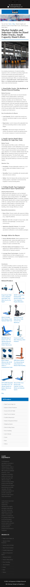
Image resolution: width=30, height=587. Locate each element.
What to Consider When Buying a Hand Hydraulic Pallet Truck (7, 319)
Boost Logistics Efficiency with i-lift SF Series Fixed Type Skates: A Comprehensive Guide (7, 364)
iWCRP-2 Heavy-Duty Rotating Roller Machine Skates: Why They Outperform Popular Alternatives (19, 298)
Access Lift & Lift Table (9, 410)
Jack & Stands (7, 434)
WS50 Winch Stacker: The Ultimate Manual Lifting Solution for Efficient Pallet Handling (19, 363)
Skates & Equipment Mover (10, 420)
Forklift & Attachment (9, 417)
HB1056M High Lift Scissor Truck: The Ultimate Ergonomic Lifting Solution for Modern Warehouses (7, 341)
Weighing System (8, 424)
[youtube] (13, 1)
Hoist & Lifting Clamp (9, 427)
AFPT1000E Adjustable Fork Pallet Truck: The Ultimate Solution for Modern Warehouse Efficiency (7, 386)
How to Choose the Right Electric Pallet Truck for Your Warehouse (18, 320)
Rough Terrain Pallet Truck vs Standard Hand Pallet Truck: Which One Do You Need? (6, 298)
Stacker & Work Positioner (10, 407)
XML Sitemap (9, 584)
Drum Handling (8, 430)
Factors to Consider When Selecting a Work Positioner (19, 339)
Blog (14, 24)
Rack (5, 440)
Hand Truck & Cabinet (9, 414)
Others (6, 443)
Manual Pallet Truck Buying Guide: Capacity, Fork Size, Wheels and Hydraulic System (19, 386)
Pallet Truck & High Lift (9, 404)
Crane (5, 437)
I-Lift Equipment (12, 581)
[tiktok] (17, 1)
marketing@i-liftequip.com (16, 6)
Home (9, 24)
